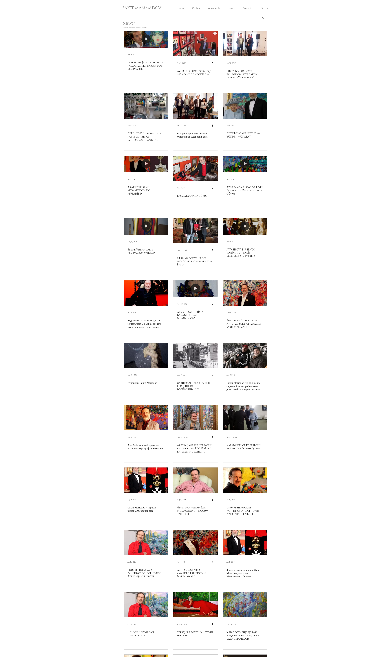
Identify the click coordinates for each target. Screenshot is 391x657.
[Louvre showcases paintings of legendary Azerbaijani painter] (245, 480)
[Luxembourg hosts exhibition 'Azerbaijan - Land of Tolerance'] (245, 43)
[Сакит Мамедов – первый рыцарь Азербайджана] (146, 480)
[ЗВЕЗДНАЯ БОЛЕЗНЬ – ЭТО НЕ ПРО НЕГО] (195, 604)
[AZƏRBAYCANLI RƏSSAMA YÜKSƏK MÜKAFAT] (245, 106)
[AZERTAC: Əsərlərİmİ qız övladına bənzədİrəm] (195, 43)
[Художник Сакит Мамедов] (146, 355)
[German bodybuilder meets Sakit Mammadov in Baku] (195, 230)
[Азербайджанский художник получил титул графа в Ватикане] (146, 417)
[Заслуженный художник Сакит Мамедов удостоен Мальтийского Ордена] (245, 542)
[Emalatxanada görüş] (195, 168)
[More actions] (164, 54)
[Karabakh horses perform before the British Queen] (245, 417)
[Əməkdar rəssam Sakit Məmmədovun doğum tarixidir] (195, 480)
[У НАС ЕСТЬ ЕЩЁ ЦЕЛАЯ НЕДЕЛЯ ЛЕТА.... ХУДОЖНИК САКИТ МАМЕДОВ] (245, 604)
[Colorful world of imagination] (146, 604)
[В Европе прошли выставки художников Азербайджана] (195, 106)
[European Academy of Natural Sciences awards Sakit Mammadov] (245, 293)
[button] (263, 18)
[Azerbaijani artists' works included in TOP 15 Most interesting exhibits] (195, 417)
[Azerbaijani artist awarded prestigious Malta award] (195, 542)
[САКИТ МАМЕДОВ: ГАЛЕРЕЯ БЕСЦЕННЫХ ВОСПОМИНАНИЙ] (195, 355)
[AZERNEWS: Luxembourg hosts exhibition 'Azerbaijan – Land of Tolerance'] (146, 106)
